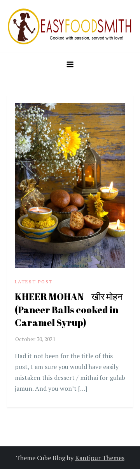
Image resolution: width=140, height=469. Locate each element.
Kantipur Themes (99, 457)
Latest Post (34, 282)
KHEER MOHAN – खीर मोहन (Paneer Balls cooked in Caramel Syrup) (69, 309)
